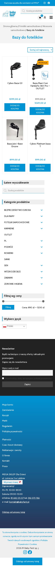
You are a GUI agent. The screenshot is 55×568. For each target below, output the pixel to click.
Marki (4, 420)
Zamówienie (8, 410)
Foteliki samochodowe (30, 26)
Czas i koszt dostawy (12, 445)
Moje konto (7, 404)
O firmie (6, 455)
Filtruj (8, 307)
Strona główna (10, 26)
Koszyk (5, 415)
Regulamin (7, 426)
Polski (9, 326)
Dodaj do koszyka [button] (14, 107)
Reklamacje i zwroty (11, 450)
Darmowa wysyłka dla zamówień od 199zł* (21, 3)
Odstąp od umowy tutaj (13, 512)
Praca (4, 466)
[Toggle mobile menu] (51, 18)
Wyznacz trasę (11, 482)
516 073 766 (34, 498)
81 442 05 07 (17, 498)
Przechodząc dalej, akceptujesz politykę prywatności (28, 378)
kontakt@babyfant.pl (19, 502)
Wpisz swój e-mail (10, 368)
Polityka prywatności (12, 431)
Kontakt (6, 460)
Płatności (6, 439)
